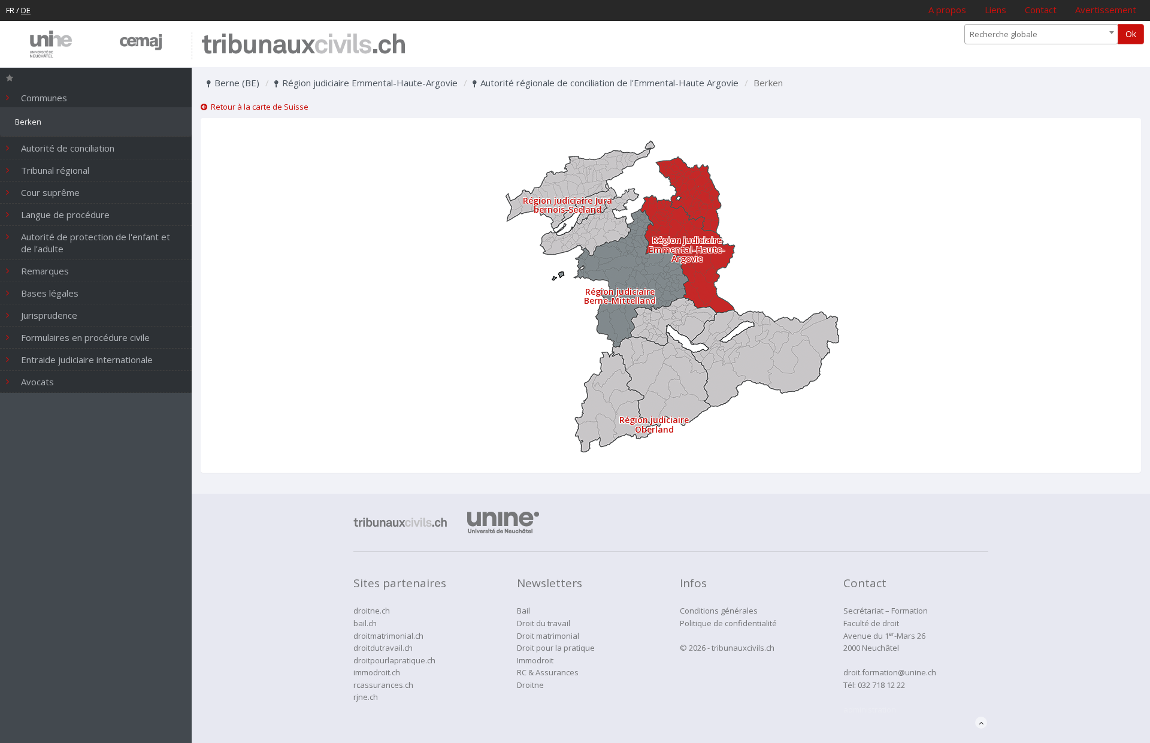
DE (26, 10)
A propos (947, 10)
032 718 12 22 (881, 684)
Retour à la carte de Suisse (257, 106)
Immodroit (535, 660)
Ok (1130, 34)
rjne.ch (365, 696)
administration (869, 709)
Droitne (530, 684)
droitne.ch (371, 610)
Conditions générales (719, 610)
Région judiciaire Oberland (654, 424)
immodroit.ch (376, 672)
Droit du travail (543, 623)
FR (10, 10)
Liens (995, 10)
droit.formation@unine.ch (889, 672)
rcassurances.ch (383, 684)
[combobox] (1041, 34)
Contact (1041, 10)
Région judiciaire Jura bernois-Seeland (567, 205)
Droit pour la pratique (556, 647)
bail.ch (365, 623)
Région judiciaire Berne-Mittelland (620, 296)
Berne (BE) (235, 83)
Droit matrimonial (548, 635)
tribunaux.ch (303, 45)
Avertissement (1105, 10)
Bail (523, 610)
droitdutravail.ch (383, 647)
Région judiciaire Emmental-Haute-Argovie (369, 83)
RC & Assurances (548, 672)
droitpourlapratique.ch (394, 660)
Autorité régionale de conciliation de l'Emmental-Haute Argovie (608, 83)
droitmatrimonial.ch (388, 635)
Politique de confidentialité (728, 623)
